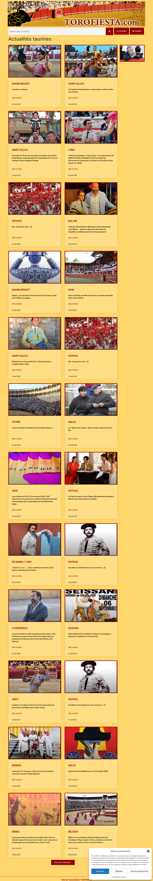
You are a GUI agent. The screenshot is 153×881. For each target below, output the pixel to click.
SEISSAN (73, 628)
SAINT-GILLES (76, 83)
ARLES (72, 422)
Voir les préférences (139, 871)
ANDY (15, 699)
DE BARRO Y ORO (22, 561)
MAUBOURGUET (21, 83)
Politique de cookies (119, 877)
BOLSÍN (72, 221)
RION (71, 289)
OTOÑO (16, 422)
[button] (148, 851)
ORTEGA (73, 490)
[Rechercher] (109, 31)
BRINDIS (16, 765)
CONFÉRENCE (20, 628)
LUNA (71, 149)
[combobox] (57, 31)
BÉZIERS (73, 831)
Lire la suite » (17, 98)
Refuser (119, 871)
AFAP (15, 490)
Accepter (100, 871)
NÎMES (15, 831)
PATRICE (17, 221)
